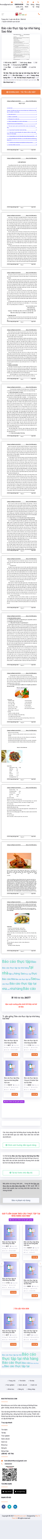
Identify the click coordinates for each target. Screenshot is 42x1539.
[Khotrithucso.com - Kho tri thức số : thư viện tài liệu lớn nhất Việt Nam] (21, 14)
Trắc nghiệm (10, 1385)
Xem (14, 1054)
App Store (8, 1491)
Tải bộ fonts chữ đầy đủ (21, 1173)
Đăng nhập (37, 6)
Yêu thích (27, 6)
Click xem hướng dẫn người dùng (21, 1145)
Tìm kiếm (23, 1381)
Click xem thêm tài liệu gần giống (21, 1220)
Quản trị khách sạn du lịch (11, 21)
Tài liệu (32, 1381)
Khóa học (11, 1389)
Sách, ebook (23, 1385)
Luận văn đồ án (14, 19)
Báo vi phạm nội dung (21, 1200)
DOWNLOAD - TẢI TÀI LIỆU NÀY (22, 92)
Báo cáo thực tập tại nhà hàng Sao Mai (20, 29)
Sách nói (34, 1385)
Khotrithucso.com (20, 1516)
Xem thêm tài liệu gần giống (14, 1101)
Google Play (21, 1491)
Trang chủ (4, 19)
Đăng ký (32, 6)
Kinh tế (23, 19)
